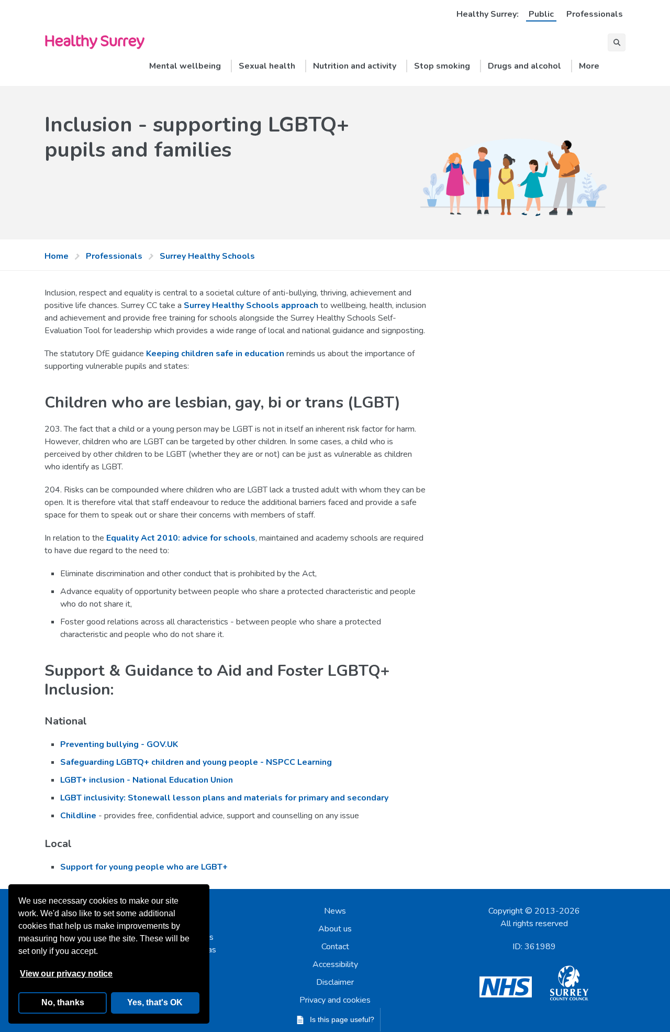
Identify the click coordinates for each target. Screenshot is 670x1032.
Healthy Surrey (94, 40)
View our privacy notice (66, 973)
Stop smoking (442, 66)
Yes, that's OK (155, 1002)
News (335, 911)
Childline (78, 815)
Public (541, 14)
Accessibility (335, 964)
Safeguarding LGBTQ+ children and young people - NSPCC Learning (196, 762)
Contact (335, 946)
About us (335, 929)
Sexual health (267, 66)
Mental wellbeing (185, 66)
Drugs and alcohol (524, 66)
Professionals (594, 14)
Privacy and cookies (335, 1000)
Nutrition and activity (354, 66)
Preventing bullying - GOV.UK (119, 744)
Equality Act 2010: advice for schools (180, 538)
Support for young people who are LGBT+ (144, 867)
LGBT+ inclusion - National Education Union (146, 780)
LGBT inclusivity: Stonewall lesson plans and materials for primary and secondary (224, 798)
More (589, 66)
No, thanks (62, 1002)
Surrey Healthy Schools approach (251, 305)
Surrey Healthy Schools (207, 256)
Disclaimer (335, 982)
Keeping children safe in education (215, 353)
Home (56, 256)
